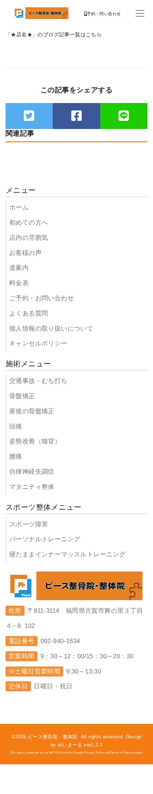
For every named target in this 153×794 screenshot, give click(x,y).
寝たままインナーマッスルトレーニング (67, 554)
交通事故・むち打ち (38, 380)
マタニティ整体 (32, 486)
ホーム (19, 207)
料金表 (19, 283)
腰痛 (15, 456)
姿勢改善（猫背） (35, 441)
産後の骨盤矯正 (32, 411)
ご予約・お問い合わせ (41, 298)
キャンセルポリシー (38, 343)
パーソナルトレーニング (44, 539)
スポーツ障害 (28, 524)
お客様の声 (25, 253)
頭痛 (15, 426)
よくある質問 (28, 313)
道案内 (19, 267)
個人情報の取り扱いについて (51, 328)
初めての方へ (28, 222)
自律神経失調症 (32, 471)
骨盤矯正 (22, 396)
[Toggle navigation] (140, 13)
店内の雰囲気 (28, 237)
